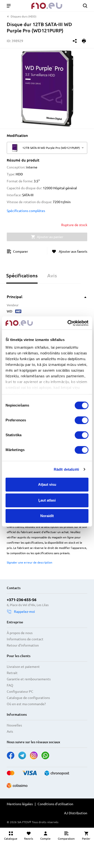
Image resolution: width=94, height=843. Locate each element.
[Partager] (74, 41)
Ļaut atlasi (47, 500)
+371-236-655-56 (21, 599)
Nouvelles (14, 725)
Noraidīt (47, 516)
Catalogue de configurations (28, 698)
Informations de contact (25, 639)
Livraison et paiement (23, 667)
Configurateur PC (20, 691)
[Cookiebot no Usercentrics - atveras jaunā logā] (67, 323)
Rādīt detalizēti (66, 469)
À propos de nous (20, 633)
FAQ (10, 685)
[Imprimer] (84, 41)
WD (9, 311)
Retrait (12, 673)
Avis (10, 731)
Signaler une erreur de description (29, 562)
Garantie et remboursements (29, 679)
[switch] (81, 420)
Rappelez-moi (24, 612)
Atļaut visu (47, 484)
